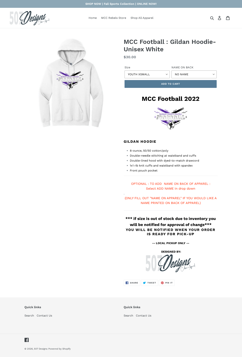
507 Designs (40, 348)
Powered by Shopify (59, 348)
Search (29, 315)
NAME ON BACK (182, 67)
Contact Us (44, 315)
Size (127, 67)
